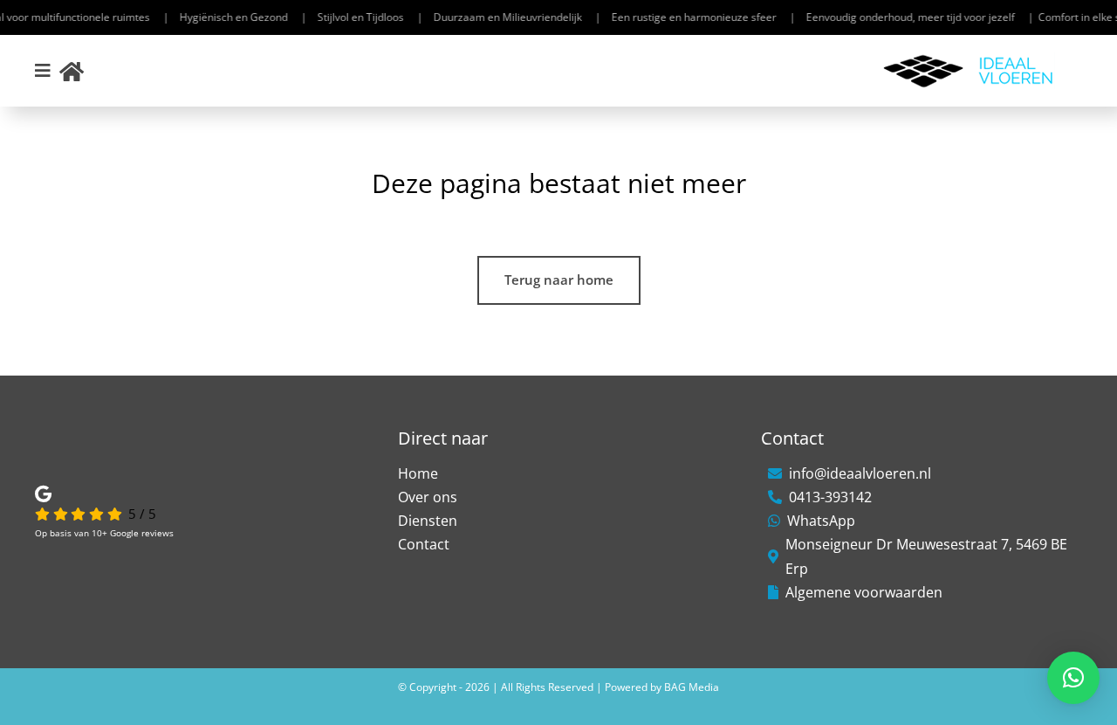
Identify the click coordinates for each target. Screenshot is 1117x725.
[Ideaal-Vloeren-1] (968, 58)
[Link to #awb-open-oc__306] (43, 70)
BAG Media (691, 687)
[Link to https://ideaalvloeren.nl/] (71, 71)
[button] (1073, 678)
